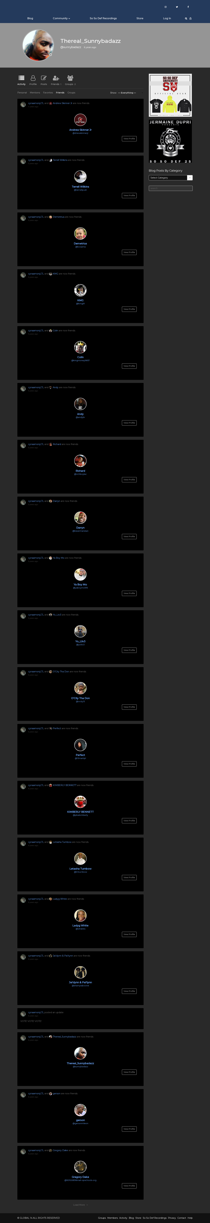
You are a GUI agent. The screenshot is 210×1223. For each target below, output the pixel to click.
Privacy (172, 1218)
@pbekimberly (80, 815)
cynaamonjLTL (36, 103)
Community (60, 18)
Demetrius (58, 217)
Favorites (48, 93)
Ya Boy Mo (58, 558)
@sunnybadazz (80, 1066)
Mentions (35, 93)
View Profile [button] (129, 138)
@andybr (80, 417)
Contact (181, 1218)
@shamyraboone (80, 985)
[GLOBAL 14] (32, 7)
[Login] (190, 18)
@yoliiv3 (80, 644)
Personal (22, 93)
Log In (167, 18)
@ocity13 (80, 701)
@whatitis (80, 928)
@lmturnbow (80, 872)
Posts (44, 84)
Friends (56, 84)
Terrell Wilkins (60, 160)
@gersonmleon (80, 1123)
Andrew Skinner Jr (62, 103)
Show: (113, 92)
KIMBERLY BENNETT (64, 785)
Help (190, 1218)
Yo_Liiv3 (57, 614)
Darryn (56, 501)
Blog (30, 18)
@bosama (80, 246)
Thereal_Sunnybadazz (64, 1036)
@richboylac (80, 474)
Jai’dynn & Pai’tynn (63, 955)
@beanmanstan (80, 531)
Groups (70, 84)
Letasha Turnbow (62, 842)
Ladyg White (60, 899)
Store (140, 18)
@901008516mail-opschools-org (80, 1180)
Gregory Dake (60, 1150)
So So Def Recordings (103, 18)
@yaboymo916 (80, 587)
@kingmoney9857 (80, 360)
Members (112, 1218)
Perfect (57, 728)
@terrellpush (80, 190)
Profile (33, 84)
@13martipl (80, 758)
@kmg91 (80, 303)
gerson (56, 1093)
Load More (79, 1204)
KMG (55, 273)
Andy (55, 387)
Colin (55, 330)
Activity (21, 84)
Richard (57, 444)
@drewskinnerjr (80, 133)
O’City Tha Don (61, 671)
